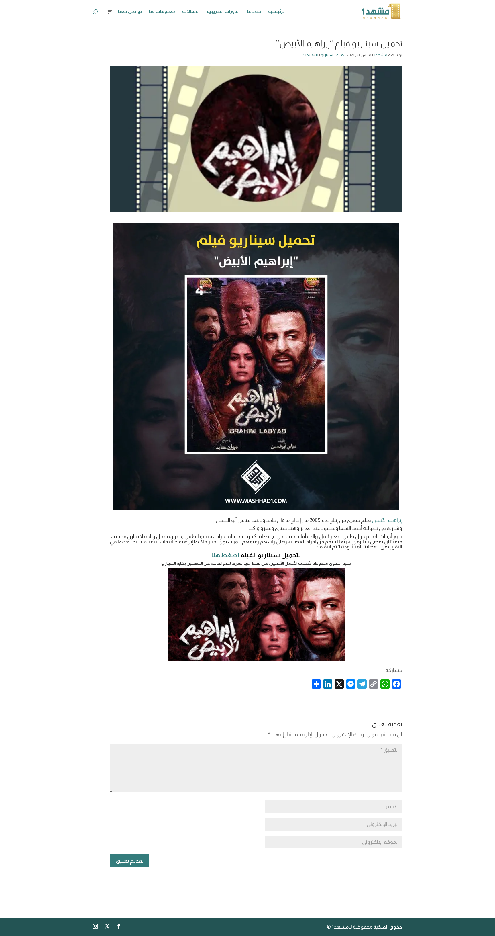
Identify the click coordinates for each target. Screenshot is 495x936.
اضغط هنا (225, 555)
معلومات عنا (162, 11)
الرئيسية (277, 11)
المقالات (191, 11)
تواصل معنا (130, 11)
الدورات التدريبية (223, 11)
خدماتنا (254, 11)
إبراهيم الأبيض (387, 520)
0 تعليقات (310, 55)
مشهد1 (380, 55)
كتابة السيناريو (332, 55)
